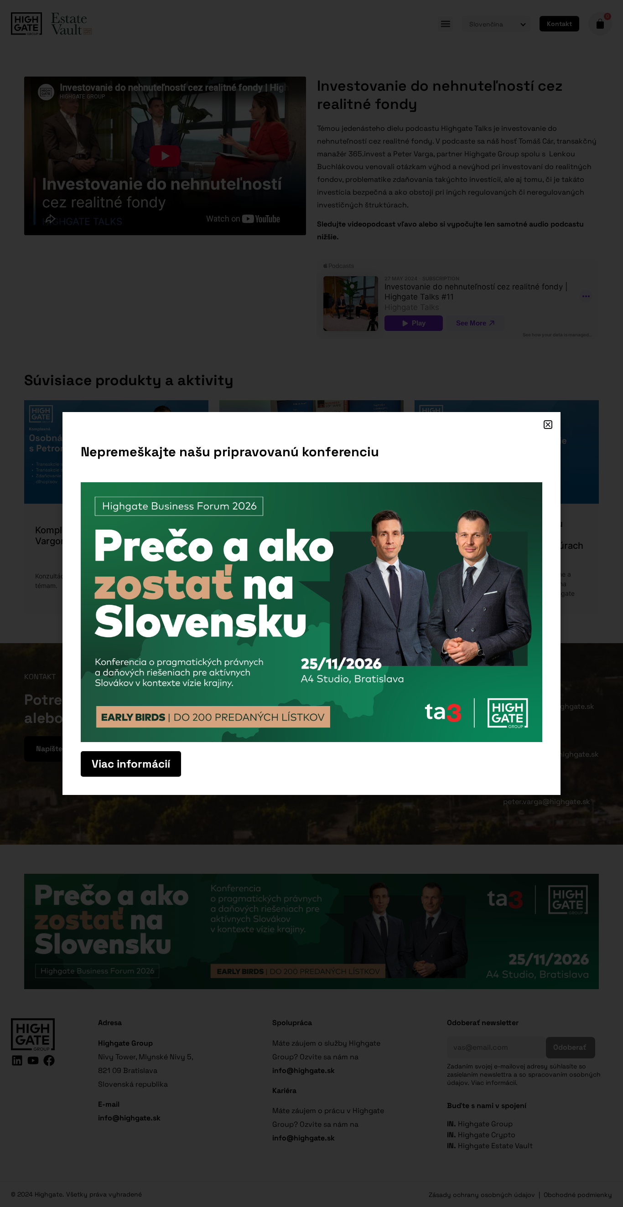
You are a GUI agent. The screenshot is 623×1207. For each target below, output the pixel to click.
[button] (548, 424)
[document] (311, 603)
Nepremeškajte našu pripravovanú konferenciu (230, 451)
